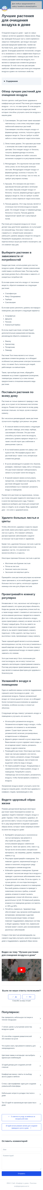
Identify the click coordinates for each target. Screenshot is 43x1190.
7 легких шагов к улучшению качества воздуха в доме (17, 1028)
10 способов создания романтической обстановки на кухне (17, 1037)
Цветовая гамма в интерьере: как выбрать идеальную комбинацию (18, 1056)
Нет (30, 997)
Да (16, 997)
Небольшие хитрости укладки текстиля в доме (18, 1094)
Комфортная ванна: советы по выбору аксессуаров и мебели (17, 1075)
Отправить (21, 1173)
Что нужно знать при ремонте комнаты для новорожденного (19, 1047)
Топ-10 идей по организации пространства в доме (19, 1104)
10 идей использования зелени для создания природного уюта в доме (21, 1127)
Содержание (12, 81)
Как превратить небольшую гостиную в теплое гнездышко (17, 1018)
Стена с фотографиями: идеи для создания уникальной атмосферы (19, 1085)
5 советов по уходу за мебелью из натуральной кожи (23, 1118)
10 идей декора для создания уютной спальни (16, 1066)
